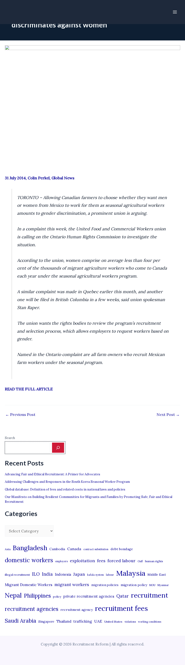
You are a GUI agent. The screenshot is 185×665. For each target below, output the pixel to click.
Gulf (140, 561)
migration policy (134, 585)
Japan (79, 574)
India (47, 574)
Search (10, 438)
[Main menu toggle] (175, 12)
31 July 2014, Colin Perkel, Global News (39, 177)
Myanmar (163, 585)
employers (61, 561)
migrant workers (71, 584)
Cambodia (57, 549)
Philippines (37, 595)
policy (57, 596)
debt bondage (122, 549)
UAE (98, 621)
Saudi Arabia (20, 620)
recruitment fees (121, 608)
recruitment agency (76, 609)
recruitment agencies (31, 609)
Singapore (46, 622)
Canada (74, 548)
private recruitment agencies (88, 596)
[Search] (58, 448)
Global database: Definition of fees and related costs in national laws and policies (65, 489)
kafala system (95, 574)
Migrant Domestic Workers (28, 584)
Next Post (168, 414)
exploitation (82, 560)
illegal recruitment (17, 574)
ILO (36, 574)
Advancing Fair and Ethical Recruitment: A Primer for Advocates (52, 474)
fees (101, 560)
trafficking (82, 621)
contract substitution (95, 549)
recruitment (149, 595)
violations (130, 621)
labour (110, 574)
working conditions (149, 621)
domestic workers (29, 560)
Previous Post (20, 414)
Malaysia (130, 573)
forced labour (121, 560)
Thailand (63, 621)
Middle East (156, 575)
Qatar (122, 596)
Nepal (13, 595)
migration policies (105, 585)
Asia (8, 549)
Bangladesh (30, 548)
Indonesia (63, 574)
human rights (154, 561)
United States (113, 621)
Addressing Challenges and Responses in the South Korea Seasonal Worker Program (67, 482)
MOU (152, 585)
